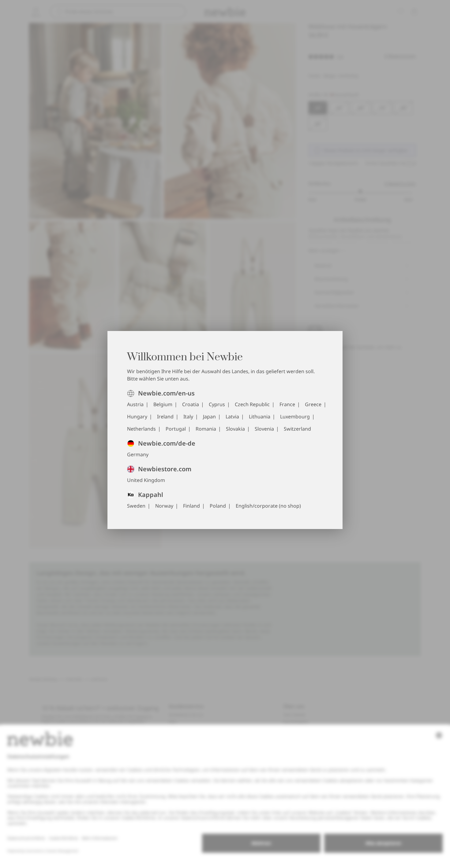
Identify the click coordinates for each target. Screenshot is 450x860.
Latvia (232, 416)
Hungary (137, 416)
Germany (137, 454)
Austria (135, 404)
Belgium (162, 404)
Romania (206, 428)
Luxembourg (295, 416)
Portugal (176, 428)
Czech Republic (252, 404)
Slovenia (264, 428)
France (287, 404)
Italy (188, 416)
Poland (218, 505)
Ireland (165, 416)
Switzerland (297, 428)
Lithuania (259, 416)
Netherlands (141, 428)
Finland (191, 505)
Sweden (136, 505)
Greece (313, 404)
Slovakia (235, 428)
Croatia (190, 404)
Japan (209, 416)
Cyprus (217, 404)
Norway (164, 505)
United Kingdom (146, 480)
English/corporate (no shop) (268, 505)
